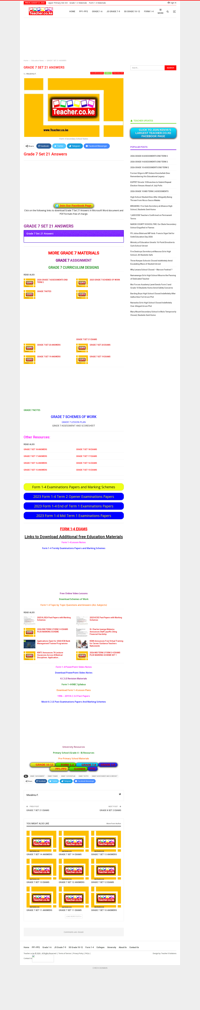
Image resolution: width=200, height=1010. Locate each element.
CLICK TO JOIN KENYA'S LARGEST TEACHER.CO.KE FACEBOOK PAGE (153, 133)
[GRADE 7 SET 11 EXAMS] (74, 896)
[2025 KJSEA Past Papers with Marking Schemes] (29, 620)
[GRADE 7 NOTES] (29, 294)
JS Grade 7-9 (113, 11)
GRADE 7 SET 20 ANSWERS (49, 345)
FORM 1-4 (67, 764)
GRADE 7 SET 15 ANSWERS (35, 470)
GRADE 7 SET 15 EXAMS (86, 470)
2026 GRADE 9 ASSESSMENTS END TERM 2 (149, 162)
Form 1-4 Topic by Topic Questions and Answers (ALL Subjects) (74, 604)
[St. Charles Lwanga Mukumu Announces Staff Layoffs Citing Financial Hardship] (82, 632)
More (160, 13)
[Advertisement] (101, 39)
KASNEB (79, 768)
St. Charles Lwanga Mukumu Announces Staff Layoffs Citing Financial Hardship (103, 631)
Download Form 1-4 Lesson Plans (74, 690)
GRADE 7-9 (89, 764)
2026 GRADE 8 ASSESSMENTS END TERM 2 (149, 156)
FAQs (87, 953)
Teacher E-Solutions (168, 953)
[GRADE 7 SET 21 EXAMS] (82, 294)
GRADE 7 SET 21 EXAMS (86, 339)
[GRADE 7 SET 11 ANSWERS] (41, 896)
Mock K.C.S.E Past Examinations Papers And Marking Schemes (73, 701)
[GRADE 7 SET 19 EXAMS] (82, 359)
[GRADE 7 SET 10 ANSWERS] (106, 896)
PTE (92, 768)
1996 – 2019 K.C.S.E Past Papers (73, 695)
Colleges (100, 947)
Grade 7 (108, 73)
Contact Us (134, 947)
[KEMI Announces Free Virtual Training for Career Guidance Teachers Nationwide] (82, 644)
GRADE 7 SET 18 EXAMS (86, 449)
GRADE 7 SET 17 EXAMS (86, 456)
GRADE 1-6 (108, 764)
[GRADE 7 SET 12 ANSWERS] (74, 869)
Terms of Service (65, 953)
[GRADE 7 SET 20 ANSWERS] (29, 348)
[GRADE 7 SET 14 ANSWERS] (41, 841)
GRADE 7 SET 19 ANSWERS (49, 356)
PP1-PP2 (83, 11)
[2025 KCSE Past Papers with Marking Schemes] (82, 620)
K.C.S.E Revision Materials (73, 678)
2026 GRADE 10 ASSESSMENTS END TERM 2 (149, 167)
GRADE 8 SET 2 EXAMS (110, 810)
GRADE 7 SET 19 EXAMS (100, 356)
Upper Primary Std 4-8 (57, 3)
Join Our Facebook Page (75, 205)
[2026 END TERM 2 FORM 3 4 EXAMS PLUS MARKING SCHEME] (29, 632)
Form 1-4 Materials (97, 3)
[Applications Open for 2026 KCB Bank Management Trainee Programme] (29, 644)
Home (72, 11)
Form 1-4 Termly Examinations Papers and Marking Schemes (73, 548)
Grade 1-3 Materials (78, 3)
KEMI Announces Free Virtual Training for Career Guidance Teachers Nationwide (106, 643)
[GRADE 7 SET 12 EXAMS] (106, 869)
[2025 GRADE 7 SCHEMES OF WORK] (82, 283)
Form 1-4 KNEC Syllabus (74, 684)
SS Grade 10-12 (132, 11)
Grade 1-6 (97, 11)
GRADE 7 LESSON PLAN (74, 422)
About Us (123, 947)
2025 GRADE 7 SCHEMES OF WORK (105, 280)
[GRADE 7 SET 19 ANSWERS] (29, 359)
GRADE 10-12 (44, 764)
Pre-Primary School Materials (73, 758)
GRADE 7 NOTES (44, 291)
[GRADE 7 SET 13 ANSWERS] (106, 841)
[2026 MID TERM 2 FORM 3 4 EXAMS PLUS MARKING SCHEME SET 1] (82, 655)
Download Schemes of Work (73, 599)
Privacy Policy (78, 953)
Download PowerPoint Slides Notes (73, 672)
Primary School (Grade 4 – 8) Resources (73, 752)
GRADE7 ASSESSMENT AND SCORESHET (104, 776)
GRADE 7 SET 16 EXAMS (86, 463)
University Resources (73, 746)
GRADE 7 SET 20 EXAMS (100, 345)
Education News (97, 73)
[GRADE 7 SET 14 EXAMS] (74, 841)
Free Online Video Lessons (74, 593)
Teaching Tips (118, 73)
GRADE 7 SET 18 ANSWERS (35, 449)
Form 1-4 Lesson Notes (74, 542)
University (111, 947)
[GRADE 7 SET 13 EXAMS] (41, 869)
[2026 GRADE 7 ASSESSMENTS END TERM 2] (29, 283)
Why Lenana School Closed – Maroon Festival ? (151, 270)
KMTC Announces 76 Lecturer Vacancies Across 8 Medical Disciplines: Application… (50, 655)
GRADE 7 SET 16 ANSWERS (35, 463)
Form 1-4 (149, 11)
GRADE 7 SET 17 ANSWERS (35, 456)
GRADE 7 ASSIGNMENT (37, 776)
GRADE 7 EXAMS (53, 776)
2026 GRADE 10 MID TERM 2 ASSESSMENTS (149, 191)
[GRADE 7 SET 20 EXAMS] (82, 348)
